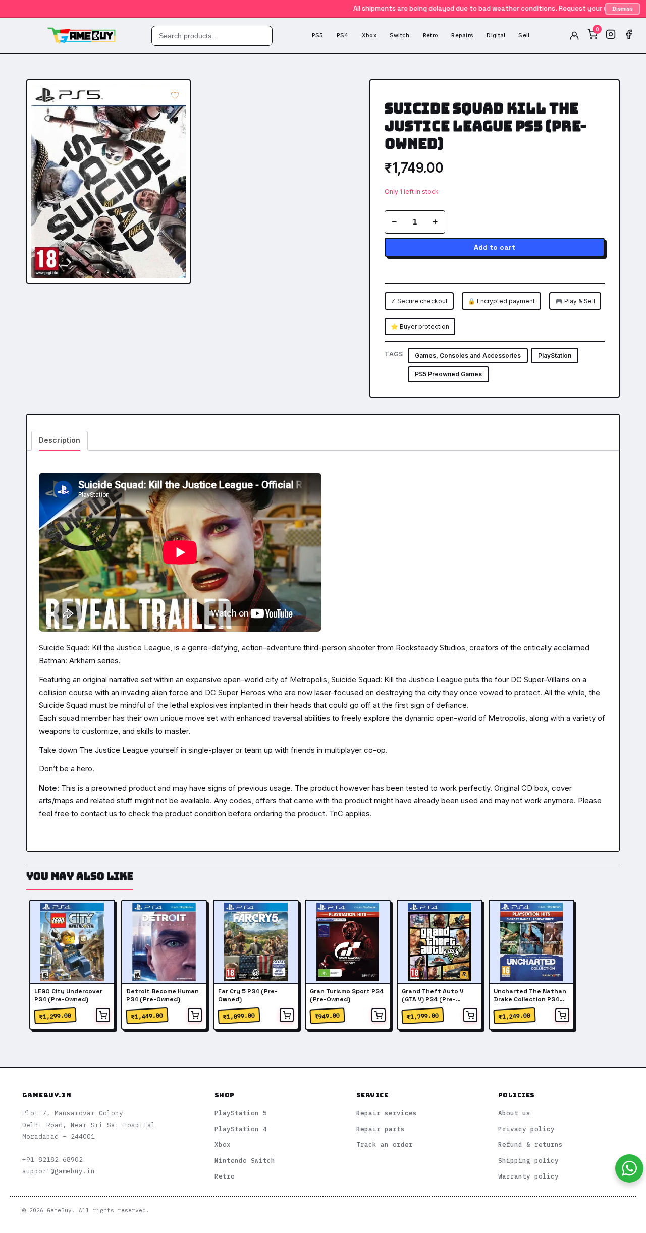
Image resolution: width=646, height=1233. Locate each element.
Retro (431, 35)
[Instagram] (611, 36)
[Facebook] (629, 36)
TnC (336, 813)
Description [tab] (59, 440)
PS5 (318, 35)
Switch (400, 35)
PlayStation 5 (240, 1113)
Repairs (462, 35)
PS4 (343, 35)
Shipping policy (528, 1160)
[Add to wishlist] (175, 95)
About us (514, 1113)
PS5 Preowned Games (448, 374)
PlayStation (554, 355)
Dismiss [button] (622, 8)
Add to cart (494, 247)
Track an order (384, 1144)
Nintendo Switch (244, 1160)
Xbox (369, 35)
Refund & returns (530, 1144)
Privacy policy (526, 1129)
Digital (496, 35)
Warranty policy (528, 1176)
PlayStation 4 (240, 1129)
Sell (523, 35)
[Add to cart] (103, 1015)
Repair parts (380, 1129)
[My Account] (574, 36)
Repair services (386, 1113)
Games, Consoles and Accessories (468, 355)
